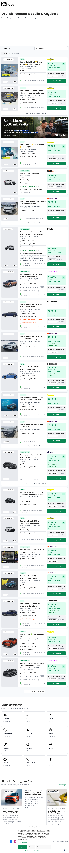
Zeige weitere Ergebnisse (36, 691)
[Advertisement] (34, 33)
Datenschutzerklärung (36, 850)
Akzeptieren (22, 847)
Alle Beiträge (62, 785)
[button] (63, 64)
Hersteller (5, 10)
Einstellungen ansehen (43, 847)
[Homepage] (7, 4)
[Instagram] (15, 841)
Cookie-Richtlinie (26, 850)
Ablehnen (31, 847)
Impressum (44, 850)
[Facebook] (11, 841)
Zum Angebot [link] (56, 81)
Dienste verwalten (23, 842)
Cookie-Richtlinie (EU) (62, 842)
